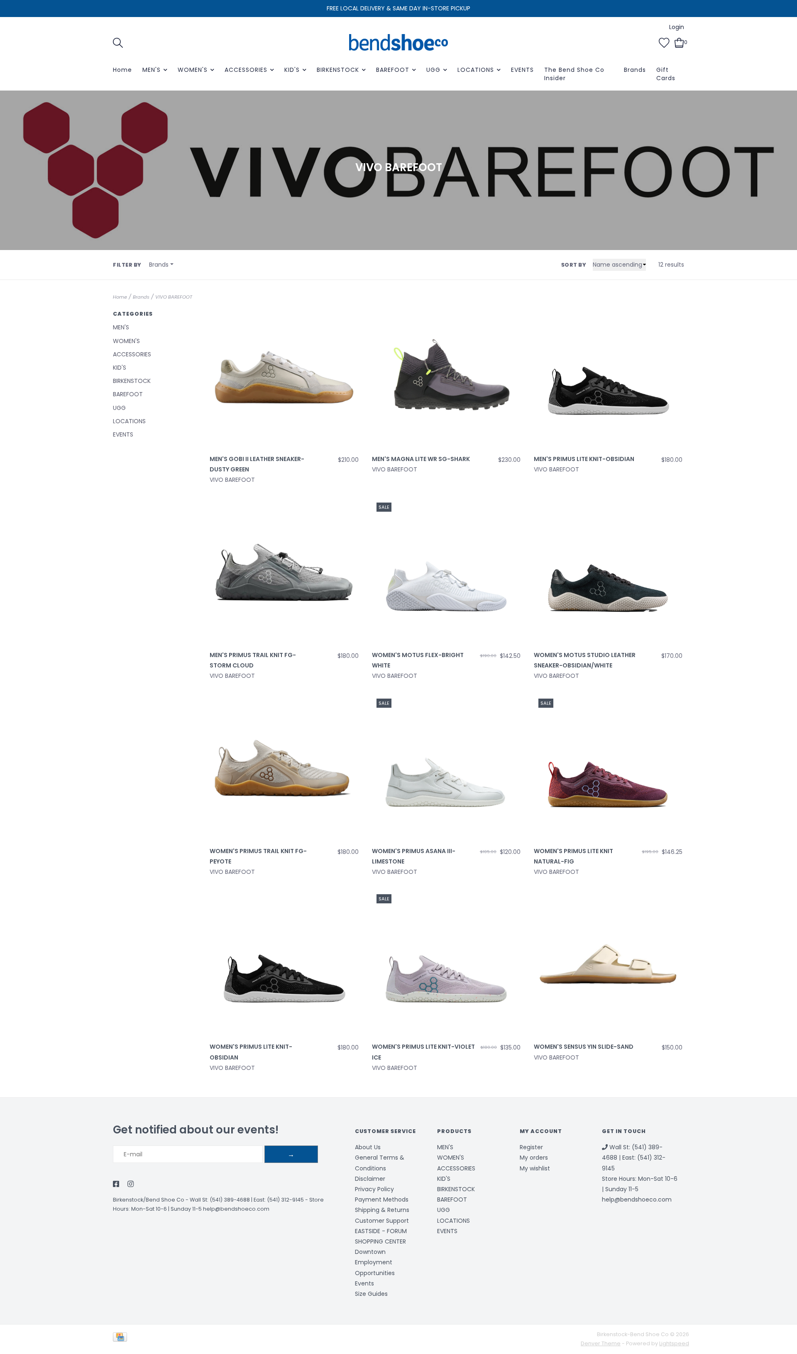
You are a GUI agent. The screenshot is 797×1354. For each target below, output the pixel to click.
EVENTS (522, 70)
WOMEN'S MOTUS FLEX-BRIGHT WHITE (418, 660)
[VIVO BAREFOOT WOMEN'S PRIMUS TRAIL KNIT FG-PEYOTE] (284, 768)
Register (531, 1147)
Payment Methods (381, 1199)
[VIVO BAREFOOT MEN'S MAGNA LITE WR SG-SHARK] (446, 376)
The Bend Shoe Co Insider (574, 74)
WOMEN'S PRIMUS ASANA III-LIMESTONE (413, 856)
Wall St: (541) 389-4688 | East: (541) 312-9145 (247, 1199)
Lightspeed (674, 1343)
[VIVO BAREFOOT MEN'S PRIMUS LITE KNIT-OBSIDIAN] (608, 376)
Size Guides (371, 1294)
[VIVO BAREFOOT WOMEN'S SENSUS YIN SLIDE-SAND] (608, 964)
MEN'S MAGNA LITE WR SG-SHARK (421, 459)
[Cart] (679, 42)
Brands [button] (159, 264)
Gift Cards (665, 74)
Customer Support (382, 1221)
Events (364, 1283)
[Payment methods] (121, 1338)
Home (122, 70)
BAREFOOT (392, 70)
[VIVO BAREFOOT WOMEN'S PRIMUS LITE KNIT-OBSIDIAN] (284, 964)
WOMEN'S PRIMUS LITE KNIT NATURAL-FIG (573, 856)
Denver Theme (601, 1343)
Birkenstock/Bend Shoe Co (148, 1199)
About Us (368, 1147)
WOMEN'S (193, 70)
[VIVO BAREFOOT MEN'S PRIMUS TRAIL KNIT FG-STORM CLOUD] (284, 572)
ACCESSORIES (246, 70)
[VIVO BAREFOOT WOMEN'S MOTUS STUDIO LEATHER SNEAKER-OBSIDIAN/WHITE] (608, 572)
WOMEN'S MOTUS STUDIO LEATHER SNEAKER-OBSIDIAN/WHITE (585, 660)
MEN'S (151, 70)
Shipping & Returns (382, 1210)
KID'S (292, 70)
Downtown (370, 1252)
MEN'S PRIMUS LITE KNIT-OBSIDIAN (584, 459)
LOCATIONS (475, 70)
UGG (433, 70)
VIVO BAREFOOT (173, 297)
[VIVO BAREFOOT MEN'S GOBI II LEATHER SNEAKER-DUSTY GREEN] (284, 376)
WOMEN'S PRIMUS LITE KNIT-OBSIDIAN (251, 1051)
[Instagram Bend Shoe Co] (130, 1184)
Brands (635, 70)
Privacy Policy (374, 1189)
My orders (534, 1157)
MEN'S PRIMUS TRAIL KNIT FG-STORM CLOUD (253, 660)
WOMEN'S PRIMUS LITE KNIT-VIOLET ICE (423, 1051)
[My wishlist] (664, 42)
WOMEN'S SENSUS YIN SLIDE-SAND (583, 1046)
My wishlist (535, 1168)
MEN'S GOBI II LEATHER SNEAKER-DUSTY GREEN (257, 464)
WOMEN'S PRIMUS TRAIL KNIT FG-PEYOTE (258, 856)
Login (676, 27)
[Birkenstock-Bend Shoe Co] (398, 42)
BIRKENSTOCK (338, 70)
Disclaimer (370, 1179)
